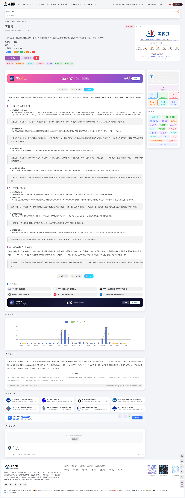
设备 (174, 137)
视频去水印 (163, 145)
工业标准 (13, 21)
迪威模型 (174, 121)
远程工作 (173, 125)
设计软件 (153, 133)
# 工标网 (49, 63)
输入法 (152, 129)
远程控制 (153, 125)
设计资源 (163, 133)
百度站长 (82, 466)
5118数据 (71, 361)
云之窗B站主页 (100, 466)
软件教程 (162, 129)
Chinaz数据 (92, 361)
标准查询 (132, 115)
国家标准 (30, 112)
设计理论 (173, 133)
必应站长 (90, 466)
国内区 (19, 21)
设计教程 (153, 137)
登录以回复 (139, 454)
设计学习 (165, 137)
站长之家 (75, 466)
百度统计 (67, 466)
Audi (14, 447)
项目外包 (155, 117)
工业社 (17, 490)
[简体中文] (170, 4)
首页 (8, 21)
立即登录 (75, 439)
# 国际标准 (40, 63)
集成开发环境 (153, 121)
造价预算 (165, 121)
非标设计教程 (170, 117)
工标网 (10, 97)
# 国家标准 (30, 63)
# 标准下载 (59, 63)
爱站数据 (81, 361)
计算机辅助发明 (156, 141)
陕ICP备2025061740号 (26, 490)
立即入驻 (175, 11)
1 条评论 (11, 425)
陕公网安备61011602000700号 (44, 490)
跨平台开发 (172, 129)
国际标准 (64, 112)
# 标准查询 (69, 63)
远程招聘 (163, 125)
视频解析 (172, 141)
